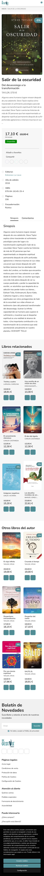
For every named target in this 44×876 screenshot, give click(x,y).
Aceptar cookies (22, 861)
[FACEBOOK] (4, 751)
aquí (13, 854)
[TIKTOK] (15, 751)
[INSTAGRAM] (9, 751)
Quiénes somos (8, 793)
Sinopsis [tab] (14, 218)
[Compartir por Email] (21, 162)
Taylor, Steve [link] (9, 92)
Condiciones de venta (10, 768)
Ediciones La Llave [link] (13, 175)
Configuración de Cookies (11, 781)
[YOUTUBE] (21, 751)
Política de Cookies (9, 777)
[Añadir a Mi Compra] (6, 397)
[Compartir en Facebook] (7, 162)
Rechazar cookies (22, 866)
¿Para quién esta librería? (11, 821)
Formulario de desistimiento (12, 801)
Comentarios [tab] (28, 218)
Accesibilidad (7, 805)
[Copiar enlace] (26, 162)
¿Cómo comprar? (8, 817)
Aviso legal (6, 764)
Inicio (4, 9)
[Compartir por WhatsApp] (16, 162)
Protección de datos (9, 772)
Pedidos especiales (9, 797)
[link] (11, 397)
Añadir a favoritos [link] (13, 152)
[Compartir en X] (12, 162)
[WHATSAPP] (26, 751)
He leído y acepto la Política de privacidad (24, 731)
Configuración (22, 870)
